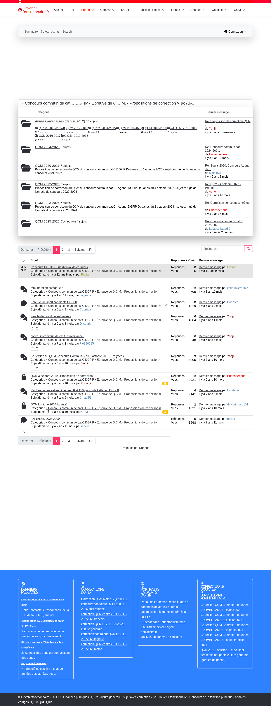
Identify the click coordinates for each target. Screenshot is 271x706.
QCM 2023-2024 (47, 203)
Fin (91, 249)
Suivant (79, 249)
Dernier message (210, 267)
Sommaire (31, 31)
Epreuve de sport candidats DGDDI (54, 302)
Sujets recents (50, 31)
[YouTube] (20, 1)
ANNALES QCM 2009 (45, 418)
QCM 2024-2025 (47, 147)
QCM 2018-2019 (156, 128)
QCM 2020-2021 (47, 165)
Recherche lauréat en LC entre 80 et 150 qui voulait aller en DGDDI (75, 390)
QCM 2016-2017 (49, 135)
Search (67, 31)
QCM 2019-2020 (130, 128)
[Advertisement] (135, 65)
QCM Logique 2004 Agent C (49, 404)
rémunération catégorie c (47, 288)
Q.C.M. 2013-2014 (51, 128)
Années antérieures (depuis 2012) (60, 121)
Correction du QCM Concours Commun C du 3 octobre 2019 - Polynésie (78, 356)
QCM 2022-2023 (47, 184)
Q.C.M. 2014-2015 (104, 128)
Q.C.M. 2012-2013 (76, 135)
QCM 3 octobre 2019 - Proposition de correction (62, 375)
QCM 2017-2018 (77, 128)
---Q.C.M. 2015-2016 (183, 128)
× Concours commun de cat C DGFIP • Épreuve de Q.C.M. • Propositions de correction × (100, 103)
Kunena (144, 447)
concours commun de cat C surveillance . (57, 336)
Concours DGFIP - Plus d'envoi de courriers (59, 267)
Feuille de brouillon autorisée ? (51, 316)
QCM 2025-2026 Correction (55, 221)
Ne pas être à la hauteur (33, 663)
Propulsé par (130, 447)
